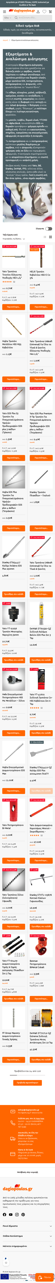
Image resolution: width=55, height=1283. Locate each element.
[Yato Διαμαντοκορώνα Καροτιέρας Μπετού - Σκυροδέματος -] (41, 810)
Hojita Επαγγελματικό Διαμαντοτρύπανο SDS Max (13, 770)
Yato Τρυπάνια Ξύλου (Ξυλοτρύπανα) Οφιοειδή (12, 898)
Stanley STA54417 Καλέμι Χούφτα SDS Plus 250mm (12, 566)
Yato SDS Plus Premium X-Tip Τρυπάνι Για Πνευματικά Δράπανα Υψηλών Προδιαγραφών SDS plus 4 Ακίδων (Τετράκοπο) (41, 423)
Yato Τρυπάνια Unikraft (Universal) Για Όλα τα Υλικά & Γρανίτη (41, 566)
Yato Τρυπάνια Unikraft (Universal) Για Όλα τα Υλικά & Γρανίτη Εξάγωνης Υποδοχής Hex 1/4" (41, 347)
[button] (16, 17)
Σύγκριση (40, 229)
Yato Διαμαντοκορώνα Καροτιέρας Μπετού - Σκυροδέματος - (41, 828)
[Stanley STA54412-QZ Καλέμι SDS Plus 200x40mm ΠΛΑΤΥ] (41, 752)
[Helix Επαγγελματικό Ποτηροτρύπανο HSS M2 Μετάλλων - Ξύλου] (13, 679)
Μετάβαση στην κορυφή (27, 1172)
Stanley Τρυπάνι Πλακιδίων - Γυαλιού (40, 494)
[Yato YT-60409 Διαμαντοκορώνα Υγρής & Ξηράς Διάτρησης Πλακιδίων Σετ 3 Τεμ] (13, 945)
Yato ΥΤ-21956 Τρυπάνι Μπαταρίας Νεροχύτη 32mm (12, 632)
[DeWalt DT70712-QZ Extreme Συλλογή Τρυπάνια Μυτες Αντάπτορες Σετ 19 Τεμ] (41, 1018)
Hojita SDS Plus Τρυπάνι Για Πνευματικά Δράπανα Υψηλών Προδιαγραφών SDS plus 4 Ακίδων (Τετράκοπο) (12, 501)
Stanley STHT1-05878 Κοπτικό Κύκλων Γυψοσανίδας (41, 898)
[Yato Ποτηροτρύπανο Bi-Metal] (13, 810)
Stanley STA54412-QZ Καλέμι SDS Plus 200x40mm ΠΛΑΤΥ (41, 770)
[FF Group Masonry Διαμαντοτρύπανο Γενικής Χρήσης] (13, 1018)
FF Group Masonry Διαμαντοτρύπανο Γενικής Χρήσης (11, 1036)
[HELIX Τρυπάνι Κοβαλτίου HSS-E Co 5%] (41, 256)
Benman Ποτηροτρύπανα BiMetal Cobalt (38, 964)
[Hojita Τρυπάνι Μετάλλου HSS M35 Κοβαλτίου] (13, 326)
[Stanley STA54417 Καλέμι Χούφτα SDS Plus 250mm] (13, 547)
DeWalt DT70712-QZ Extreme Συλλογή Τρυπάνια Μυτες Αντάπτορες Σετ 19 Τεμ (41, 1038)
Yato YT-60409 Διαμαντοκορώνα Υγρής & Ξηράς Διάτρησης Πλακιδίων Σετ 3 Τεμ (13, 967)
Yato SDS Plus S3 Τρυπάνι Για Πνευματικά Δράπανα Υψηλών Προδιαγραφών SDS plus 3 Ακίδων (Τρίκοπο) (12, 423)
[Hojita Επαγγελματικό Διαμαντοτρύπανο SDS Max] (13, 752)
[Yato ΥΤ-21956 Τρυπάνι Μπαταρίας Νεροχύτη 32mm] (13, 613)
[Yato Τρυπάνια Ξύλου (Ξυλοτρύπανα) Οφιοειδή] (13, 879)
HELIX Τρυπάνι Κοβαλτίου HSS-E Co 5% (40, 275)
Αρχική (5, 40)
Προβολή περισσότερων (27, 1083)
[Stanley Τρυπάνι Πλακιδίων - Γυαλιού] (41, 477)
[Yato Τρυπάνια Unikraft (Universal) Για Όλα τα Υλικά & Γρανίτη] (41, 547)
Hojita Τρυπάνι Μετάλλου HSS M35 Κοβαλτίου (11, 344)
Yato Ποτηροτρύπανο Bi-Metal (13, 827)
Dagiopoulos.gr (14, 1272)
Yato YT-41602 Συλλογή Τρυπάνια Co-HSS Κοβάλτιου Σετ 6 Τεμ (41, 699)
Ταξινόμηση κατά (10, 235)
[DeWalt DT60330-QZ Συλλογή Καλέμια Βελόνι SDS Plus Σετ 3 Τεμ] (41, 613)
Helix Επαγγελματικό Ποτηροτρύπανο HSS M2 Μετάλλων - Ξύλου (13, 697)
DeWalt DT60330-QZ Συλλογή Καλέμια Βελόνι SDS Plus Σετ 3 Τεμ (40, 633)
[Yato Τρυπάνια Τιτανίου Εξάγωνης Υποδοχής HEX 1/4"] (13, 256)
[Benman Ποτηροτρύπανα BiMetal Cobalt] (41, 945)
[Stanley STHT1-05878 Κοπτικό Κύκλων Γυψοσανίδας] (41, 879)
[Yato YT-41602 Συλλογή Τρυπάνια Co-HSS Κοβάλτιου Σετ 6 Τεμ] (41, 679)
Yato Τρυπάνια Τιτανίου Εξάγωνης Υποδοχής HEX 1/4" (12, 275)
